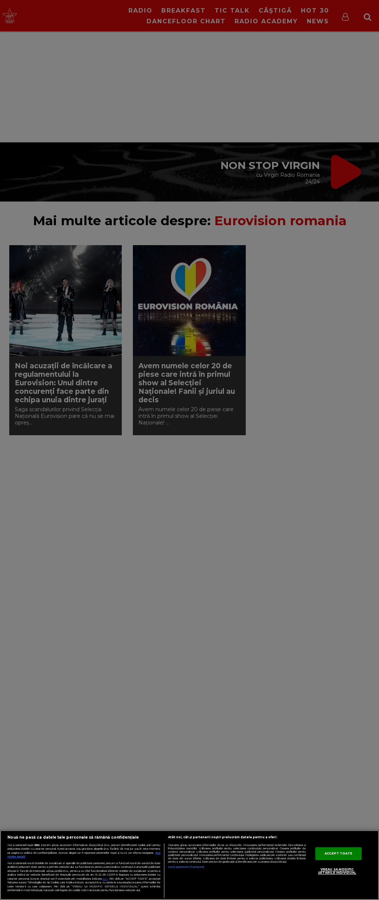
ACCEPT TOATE (338, 853)
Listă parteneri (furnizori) (186, 867)
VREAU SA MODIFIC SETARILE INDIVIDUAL (337, 871)
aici (105, 878)
